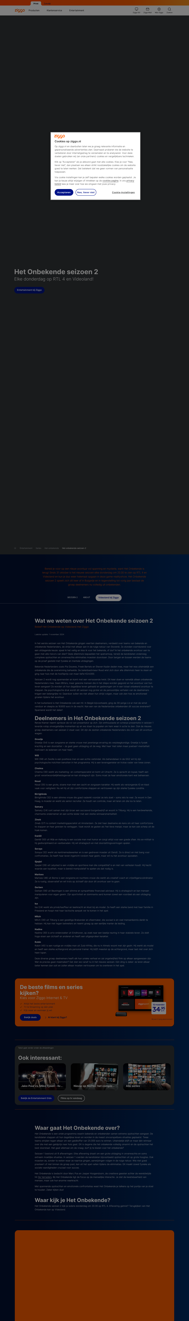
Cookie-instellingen (123, 192)
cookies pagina (110, 180)
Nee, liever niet (86, 192)
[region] (95, 166)
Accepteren (64, 192)
